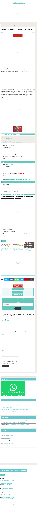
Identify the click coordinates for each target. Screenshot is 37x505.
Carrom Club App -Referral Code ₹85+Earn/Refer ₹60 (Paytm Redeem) (18, 424)
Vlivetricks (18, 3)
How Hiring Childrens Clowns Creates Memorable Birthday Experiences (13, 413)
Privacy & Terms (29, 504)
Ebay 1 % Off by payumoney (9, 141)
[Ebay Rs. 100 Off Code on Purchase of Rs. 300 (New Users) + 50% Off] (17, 245)
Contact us (24, 504)
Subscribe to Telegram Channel (20, 470)
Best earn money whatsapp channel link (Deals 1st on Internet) (14, 422)
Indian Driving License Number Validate (9, 499)
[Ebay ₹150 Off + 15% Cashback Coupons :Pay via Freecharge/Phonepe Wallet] (29, 245)
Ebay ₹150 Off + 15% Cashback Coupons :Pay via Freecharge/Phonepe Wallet (28, 249)
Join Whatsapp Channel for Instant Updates (18, 35)
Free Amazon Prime (5, 438)
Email (3, 355)
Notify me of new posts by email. (8, 363)
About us (20, 504)
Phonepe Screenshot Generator (7, 433)
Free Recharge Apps (5, 440)
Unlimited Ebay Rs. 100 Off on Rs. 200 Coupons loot (13, 142)
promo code (7, 186)
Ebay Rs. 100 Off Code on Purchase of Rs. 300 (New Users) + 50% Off (17, 249)
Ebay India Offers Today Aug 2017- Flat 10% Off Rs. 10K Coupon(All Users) (6, 249)
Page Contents (5, 137)
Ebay (2, 68)
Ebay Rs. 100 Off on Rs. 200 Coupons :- (9, 139)
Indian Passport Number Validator (8, 498)
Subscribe (18, 308)
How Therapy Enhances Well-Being (7, 407)
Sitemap (34, 504)
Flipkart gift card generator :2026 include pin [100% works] (17, 426)
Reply (3, 325)
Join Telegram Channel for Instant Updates (18, 286)
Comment (4, 334)
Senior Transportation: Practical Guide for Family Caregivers (11, 411)
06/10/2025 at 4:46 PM (5, 320)
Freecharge (31, 69)
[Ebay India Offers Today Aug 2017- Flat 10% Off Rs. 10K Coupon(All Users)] (6, 245)
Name (3, 350)
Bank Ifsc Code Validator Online (7, 496)
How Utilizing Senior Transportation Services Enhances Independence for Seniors (15, 409)
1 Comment (33, 32)
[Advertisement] (18, 455)
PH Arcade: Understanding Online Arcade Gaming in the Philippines (12, 405)
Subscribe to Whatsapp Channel (7, 470)
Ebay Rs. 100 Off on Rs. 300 (25, 71)
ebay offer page (10, 145)
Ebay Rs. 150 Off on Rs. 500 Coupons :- (9, 138)
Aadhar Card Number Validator (7, 497)
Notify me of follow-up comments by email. (10, 361)
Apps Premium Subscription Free (7, 443)
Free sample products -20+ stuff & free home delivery (18, 420)
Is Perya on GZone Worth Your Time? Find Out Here (9, 402)
